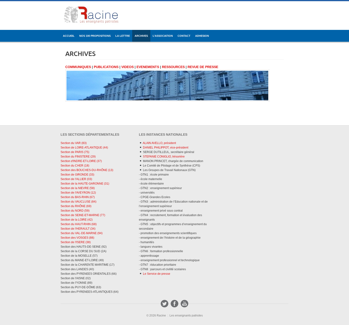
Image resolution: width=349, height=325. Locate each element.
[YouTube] (184, 303)
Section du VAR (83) (74, 143)
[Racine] (91, 15)
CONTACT (184, 35)
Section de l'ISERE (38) (76, 242)
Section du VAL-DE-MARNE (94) (82, 233)
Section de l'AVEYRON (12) (78, 192)
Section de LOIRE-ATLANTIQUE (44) (84, 147)
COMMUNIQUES (78, 67)
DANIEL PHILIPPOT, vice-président (165, 147)
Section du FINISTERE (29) (78, 156)
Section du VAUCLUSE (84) (78, 201)
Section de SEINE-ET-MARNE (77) (83, 215)
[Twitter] (164, 303)
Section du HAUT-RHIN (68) (79, 224)
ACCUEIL (69, 35)
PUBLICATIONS (106, 67)
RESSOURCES (173, 67)
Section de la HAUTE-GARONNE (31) (85, 183)
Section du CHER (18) (75, 165)
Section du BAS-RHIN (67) (78, 197)
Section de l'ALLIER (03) (76, 179)
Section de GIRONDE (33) (77, 174)
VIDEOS (127, 67)
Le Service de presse (156, 273)
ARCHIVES (141, 35)
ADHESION (202, 35)
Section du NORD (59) (75, 210)
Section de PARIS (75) (75, 152)
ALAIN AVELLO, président (159, 143)
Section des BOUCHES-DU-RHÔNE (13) (87, 170)
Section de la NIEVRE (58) (78, 188)
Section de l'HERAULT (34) (78, 228)
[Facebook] (174, 303)
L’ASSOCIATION (163, 35)
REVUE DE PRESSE (203, 67)
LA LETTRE (122, 35)
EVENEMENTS (148, 67)
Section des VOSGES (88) (77, 237)
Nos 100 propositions (95, 35)
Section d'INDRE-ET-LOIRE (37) (81, 161)
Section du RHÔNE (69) (76, 206)
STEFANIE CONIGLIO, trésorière (163, 156)
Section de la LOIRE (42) (77, 219)
